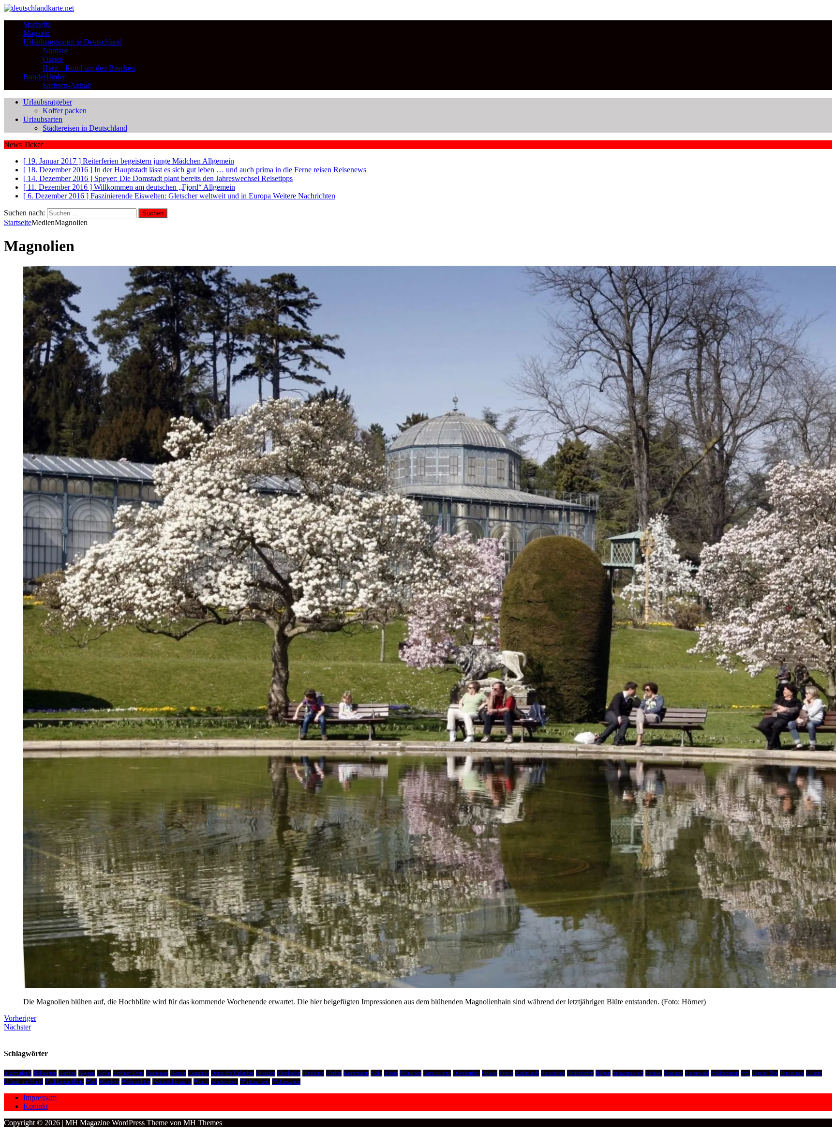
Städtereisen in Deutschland (85, 128)
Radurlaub (527, 1073)
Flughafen (288, 1073)
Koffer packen (65, 110)
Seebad (653, 1073)
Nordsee (55, 50)
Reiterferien (580, 1073)
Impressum (40, 1097)
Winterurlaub (255, 1081)
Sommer (673, 1073)
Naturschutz (437, 1073)
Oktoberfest (466, 1073)
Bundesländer (44, 77)
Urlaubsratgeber (47, 102)
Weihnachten (135, 1081)
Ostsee (53, 59)
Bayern (86, 1073)
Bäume (178, 1073)
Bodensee (157, 1073)
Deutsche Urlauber (232, 1073)
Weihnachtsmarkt (172, 1081)
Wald (91, 1081)
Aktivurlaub (17, 1073)
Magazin (36, 33)
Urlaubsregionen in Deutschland (72, 42)
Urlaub (814, 1073)
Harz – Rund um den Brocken (89, 68)
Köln (376, 1073)
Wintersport (224, 1081)
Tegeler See (765, 1073)
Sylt (745, 1073)
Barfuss (67, 1073)
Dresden (265, 1073)
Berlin (104, 1073)
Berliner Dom (128, 1073)
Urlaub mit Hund (23, 1081)
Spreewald (697, 1073)
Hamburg (313, 1073)
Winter (201, 1081)
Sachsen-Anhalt (67, 85)
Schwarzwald (627, 1073)
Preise (506, 1073)
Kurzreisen (356, 1073)
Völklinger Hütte (64, 1081)
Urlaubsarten (42, 119)
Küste (391, 1073)
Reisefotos (553, 1073)
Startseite (37, 24)
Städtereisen (725, 1073)
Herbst (334, 1073)
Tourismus (792, 1073)
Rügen (603, 1073)
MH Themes (202, 1123)
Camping (198, 1073)
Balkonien (45, 1073)
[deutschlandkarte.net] (39, 8)
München (410, 1073)
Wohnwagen (286, 1081)
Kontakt (35, 1106)
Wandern (109, 1081)
